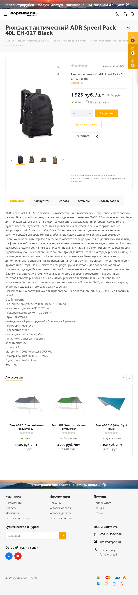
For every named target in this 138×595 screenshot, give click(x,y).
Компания (13, 496)
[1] (72, 65)
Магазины (12, 513)
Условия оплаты (60, 508)
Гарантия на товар (62, 518)
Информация (60, 496)
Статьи (98, 513)
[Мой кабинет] (125, 14)
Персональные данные (20, 518)
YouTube (18, 556)
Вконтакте (9, 556)
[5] (86, 65)
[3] (79, 65)
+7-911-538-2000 (111, 534)
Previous (11, 159)
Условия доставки (61, 513)
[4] (83, 65)
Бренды (99, 508)
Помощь (55, 503)
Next (63, 159)
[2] (76, 65)
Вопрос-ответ (102, 503)
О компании (13, 503)
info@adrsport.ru (110, 542)
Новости (11, 508)
